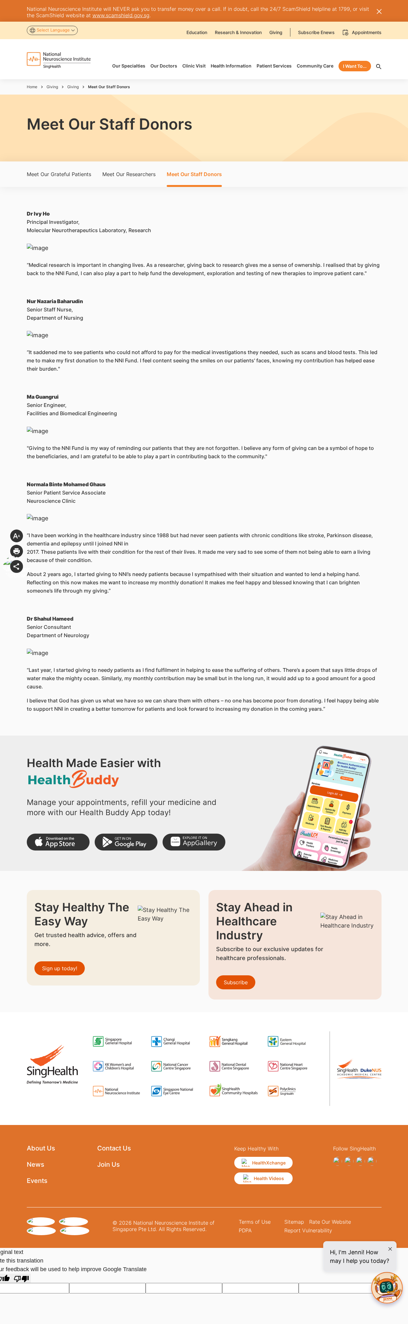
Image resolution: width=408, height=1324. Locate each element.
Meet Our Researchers (129, 174)
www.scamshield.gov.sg (120, 15)
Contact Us (114, 1148)
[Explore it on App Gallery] (194, 842)
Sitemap (294, 1222)
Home (32, 86)
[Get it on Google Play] (126, 842)
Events (37, 1181)
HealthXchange (269, 1162)
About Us (41, 1148)
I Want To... (355, 66)
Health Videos (269, 1178)
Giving (52, 86)
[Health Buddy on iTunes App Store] (58, 842)
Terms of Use (255, 1222)
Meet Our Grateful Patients (59, 174)
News (35, 1164)
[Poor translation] (21, 1278)
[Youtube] (372, 1161)
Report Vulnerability (308, 1230)
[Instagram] (349, 1161)
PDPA (245, 1230)
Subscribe (236, 982)
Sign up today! (59, 968)
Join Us (108, 1164)
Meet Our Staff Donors (194, 174)
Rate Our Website (330, 1222)
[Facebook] (337, 1161)
